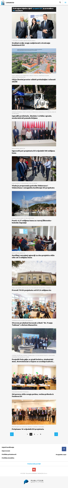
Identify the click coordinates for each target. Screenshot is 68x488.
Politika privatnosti (9, 454)
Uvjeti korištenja (8, 447)
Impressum (6, 451)
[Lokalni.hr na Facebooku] (64, 449)
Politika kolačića (8, 458)
